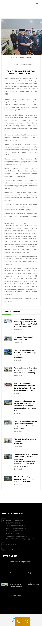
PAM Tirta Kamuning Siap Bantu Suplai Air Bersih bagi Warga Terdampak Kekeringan (25, 353)
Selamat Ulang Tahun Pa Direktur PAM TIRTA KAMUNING (24, 585)
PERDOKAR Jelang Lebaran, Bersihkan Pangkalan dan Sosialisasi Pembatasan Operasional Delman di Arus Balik (25, 406)
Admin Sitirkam (25, 58)
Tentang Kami (15, 595)
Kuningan (23, 86)
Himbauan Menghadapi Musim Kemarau (23, 338)
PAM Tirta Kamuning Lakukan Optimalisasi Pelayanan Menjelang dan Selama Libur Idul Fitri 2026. (25, 424)
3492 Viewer (27, 64)
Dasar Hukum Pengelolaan (20, 562)
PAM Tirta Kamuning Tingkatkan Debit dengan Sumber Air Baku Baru (24, 479)
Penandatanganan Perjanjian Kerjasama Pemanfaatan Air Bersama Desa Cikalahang (25, 370)
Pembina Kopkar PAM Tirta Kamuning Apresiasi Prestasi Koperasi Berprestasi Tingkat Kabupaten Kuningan (25, 322)
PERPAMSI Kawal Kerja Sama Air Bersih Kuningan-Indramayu (25, 441)
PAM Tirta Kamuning (11, 91)
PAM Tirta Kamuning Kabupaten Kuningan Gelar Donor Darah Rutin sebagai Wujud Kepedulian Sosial (24, 386)
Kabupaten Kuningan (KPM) (20, 573)
